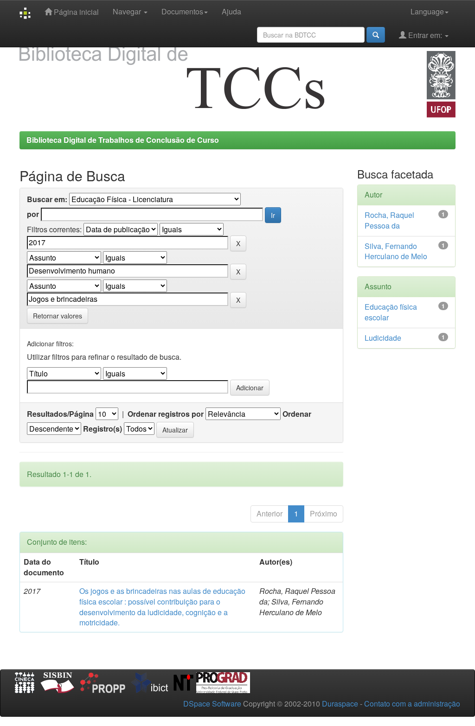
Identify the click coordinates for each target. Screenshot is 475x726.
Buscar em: (47, 199)
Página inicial (75, 11)
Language (427, 11)
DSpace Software (212, 703)
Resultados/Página (60, 414)
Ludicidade (383, 337)
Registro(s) (102, 429)
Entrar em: (425, 35)
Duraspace (340, 703)
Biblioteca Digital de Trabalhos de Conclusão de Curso (122, 139)
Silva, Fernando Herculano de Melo (396, 251)
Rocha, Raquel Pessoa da (389, 220)
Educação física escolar (391, 312)
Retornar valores (57, 315)
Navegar (128, 11)
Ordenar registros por (166, 414)
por (33, 214)
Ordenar (296, 414)
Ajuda (231, 11)
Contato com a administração (412, 703)
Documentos (182, 11)
